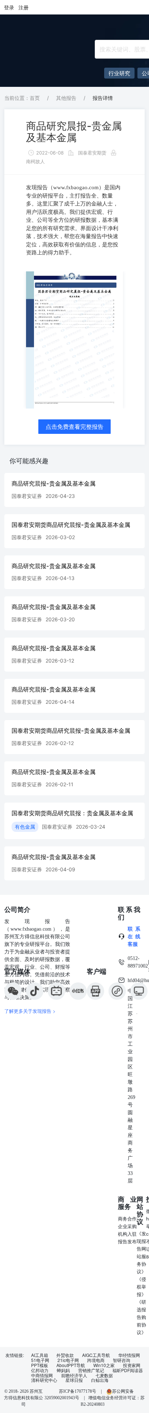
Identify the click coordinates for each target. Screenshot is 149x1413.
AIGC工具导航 (96, 1355)
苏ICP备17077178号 (77, 1391)
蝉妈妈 (63, 1370)
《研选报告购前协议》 (141, 1317)
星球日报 (74, 1380)
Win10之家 (104, 1365)
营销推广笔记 (91, 1370)
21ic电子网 (68, 1360)
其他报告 (66, 98)
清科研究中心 (44, 1380)
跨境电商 (96, 1360)
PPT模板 (39, 1365)
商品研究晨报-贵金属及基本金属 (74, 132)
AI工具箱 (39, 1355)
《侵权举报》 (141, 1286)
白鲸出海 (99, 1380)
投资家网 (131, 1365)
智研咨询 (121, 1360)
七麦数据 (104, 1375)
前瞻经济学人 (74, 1375)
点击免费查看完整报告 (74, 426)
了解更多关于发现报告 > (30, 1010)
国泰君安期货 (92, 153)
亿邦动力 (39, 1370)
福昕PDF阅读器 (127, 1370)
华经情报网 (129, 1355)
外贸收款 (65, 1355)
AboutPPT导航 (70, 1365)
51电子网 (40, 1360)
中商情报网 (42, 1375)
